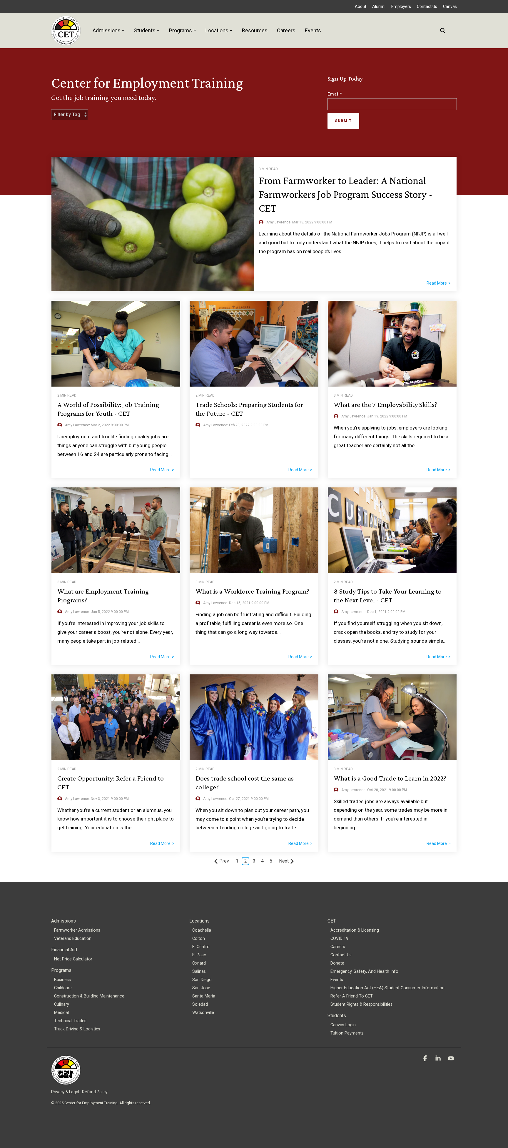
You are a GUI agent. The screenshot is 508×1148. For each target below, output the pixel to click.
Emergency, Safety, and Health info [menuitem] (364, 971)
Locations (216, 30)
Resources (255, 30)
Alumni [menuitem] (378, 6)
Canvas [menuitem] (450, 6)
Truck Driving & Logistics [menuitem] (77, 1029)
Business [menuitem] (62, 979)
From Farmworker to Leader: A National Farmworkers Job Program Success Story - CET (345, 194)
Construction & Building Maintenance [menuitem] (89, 996)
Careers (286, 30)
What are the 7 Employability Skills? (385, 404)
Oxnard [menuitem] (199, 963)
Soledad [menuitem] (200, 1004)
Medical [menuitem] (61, 1012)
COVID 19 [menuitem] (339, 938)
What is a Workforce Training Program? (252, 591)
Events (313, 30)
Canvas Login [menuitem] (343, 1024)
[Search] (443, 30)
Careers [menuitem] (337, 946)
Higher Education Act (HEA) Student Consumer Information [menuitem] (387, 987)
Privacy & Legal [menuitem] (65, 1091)
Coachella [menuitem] (201, 930)
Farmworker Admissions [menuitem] (77, 930)
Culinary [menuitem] (61, 1004)
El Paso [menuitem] (199, 955)
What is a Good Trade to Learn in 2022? (390, 778)
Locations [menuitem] (199, 921)
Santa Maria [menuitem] (203, 996)
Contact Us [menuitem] (427, 6)
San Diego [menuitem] (202, 979)
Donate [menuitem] (337, 963)
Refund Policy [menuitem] (95, 1091)
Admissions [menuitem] (63, 921)
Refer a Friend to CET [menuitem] (351, 996)
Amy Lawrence (77, 425)
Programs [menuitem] (61, 970)
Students (145, 30)
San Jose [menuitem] (201, 987)
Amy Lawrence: (279, 222)
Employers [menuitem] (401, 6)
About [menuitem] (360, 6)
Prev (224, 861)
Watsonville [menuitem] (203, 1012)
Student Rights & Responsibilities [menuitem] (361, 1004)
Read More (437, 283)
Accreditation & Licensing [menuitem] (354, 930)
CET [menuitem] (331, 921)
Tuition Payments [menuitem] (347, 1033)
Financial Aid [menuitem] (64, 950)
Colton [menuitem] (198, 938)
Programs (180, 30)
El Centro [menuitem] (201, 946)
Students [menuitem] (336, 1015)
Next (284, 861)
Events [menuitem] (336, 979)
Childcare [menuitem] (63, 987)
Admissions (107, 30)
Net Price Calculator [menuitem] (73, 959)
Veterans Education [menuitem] (72, 938)
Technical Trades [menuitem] (70, 1020)
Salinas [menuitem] (199, 971)
